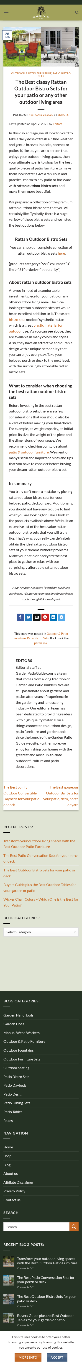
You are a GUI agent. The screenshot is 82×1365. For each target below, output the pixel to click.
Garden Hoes (13, 1024)
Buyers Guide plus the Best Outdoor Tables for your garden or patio (39, 887)
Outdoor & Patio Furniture (31, 73)
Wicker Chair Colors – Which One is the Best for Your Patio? (40, 902)
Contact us (11, 1200)
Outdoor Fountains (18, 1050)
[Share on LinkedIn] (53, 617)
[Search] (77, 12)
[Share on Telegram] (61, 617)
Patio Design (13, 1094)
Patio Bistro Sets (54, 74)
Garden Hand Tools (18, 1015)
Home (8, 1147)
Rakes (8, 1120)
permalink (40, 643)
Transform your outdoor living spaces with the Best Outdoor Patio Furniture (39, 844)
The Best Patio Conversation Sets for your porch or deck (41, 858)
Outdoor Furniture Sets (21, 1059)
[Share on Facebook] (20, 617)
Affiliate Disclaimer (18, 1182)
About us (10, 1173)
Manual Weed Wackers (21, 1032)
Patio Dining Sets (16, 1103)
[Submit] (74, 1226)
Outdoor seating (16, 1067)
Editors (63, 114)
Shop (7, 1156)
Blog (6, 1165)
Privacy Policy (14, 1191)
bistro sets (17, 319)
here (61, 253)
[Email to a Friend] (37, 617)
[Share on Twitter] (28, 617)
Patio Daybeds (14, 1085)
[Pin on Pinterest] (45, 617)
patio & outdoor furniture (29, 452)
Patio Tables (12, 1111)
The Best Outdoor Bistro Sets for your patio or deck (39, 873)
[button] (6, 12)
